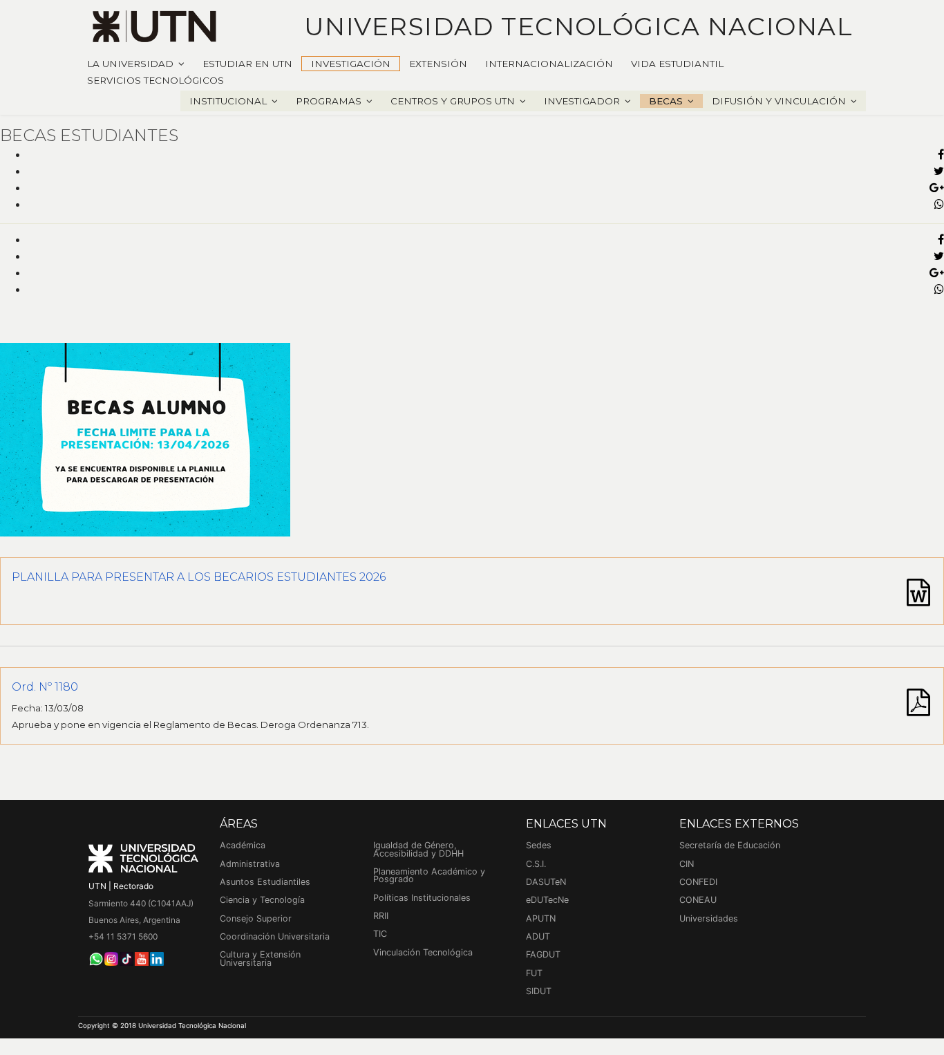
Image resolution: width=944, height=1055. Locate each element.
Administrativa (250, 864)
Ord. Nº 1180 (45, 686)
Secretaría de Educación (729, 845)
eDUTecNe (547, 900)
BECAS (666, 100)
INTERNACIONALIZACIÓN (549, 63)
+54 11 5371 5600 (123, 936)
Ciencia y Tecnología (262, 900)
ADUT (538, 936)
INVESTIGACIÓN (350, 63)
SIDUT (538, 991)
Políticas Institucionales (422, 898)
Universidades (708, 918)
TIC (380, 933)
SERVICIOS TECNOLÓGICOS (155, 80)
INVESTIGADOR (582, 100)
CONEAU (698, 900)
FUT (534, 973)
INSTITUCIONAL (228, 100)
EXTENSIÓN (438, 63)
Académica (242, 845)
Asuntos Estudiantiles (265, 882)
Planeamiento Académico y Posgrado (429, 876)
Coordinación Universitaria (275, 936)
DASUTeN (546, 882)
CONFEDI (698, 882)
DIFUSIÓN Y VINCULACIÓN (779, 100)
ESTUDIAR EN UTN (247, 63)
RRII (380, 915)
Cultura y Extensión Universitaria (260, 959)
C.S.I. (536, 864)
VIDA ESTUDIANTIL (677, 63)
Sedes (538, 845)
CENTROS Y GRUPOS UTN (452, 100)
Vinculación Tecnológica (423, 952)
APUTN (541, 918)
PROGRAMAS (328, 100)
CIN (686, 864)
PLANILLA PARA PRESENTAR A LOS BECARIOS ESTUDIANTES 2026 (199, 576)
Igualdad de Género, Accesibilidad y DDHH (418, 849)
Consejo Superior (256, 918)
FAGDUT (543, 954)
